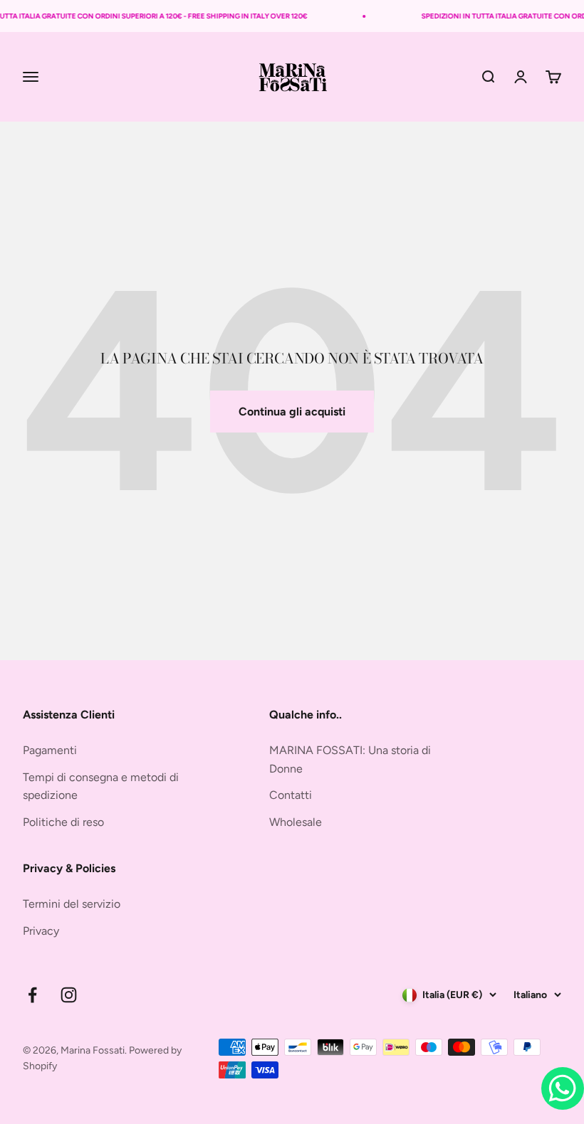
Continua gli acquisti (292, 411)
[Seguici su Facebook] (32, 994)
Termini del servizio (71, 904)
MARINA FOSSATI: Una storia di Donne (350, 759)
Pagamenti (50, 750)
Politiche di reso (63, 822)
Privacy (41, 931)
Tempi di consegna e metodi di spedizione (101, 786)
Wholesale (295, 822)
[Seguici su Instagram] (68, 994)
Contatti (290, 795)
